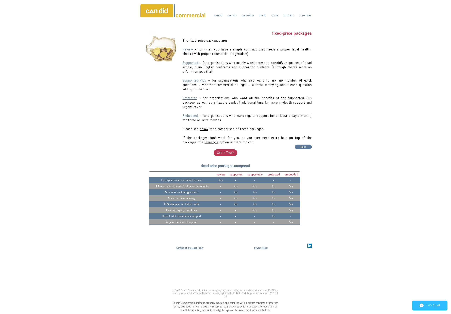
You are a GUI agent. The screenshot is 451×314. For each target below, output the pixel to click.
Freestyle (211, 142)
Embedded (190, 116)
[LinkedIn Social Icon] (309, 246)
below (204, 129)
